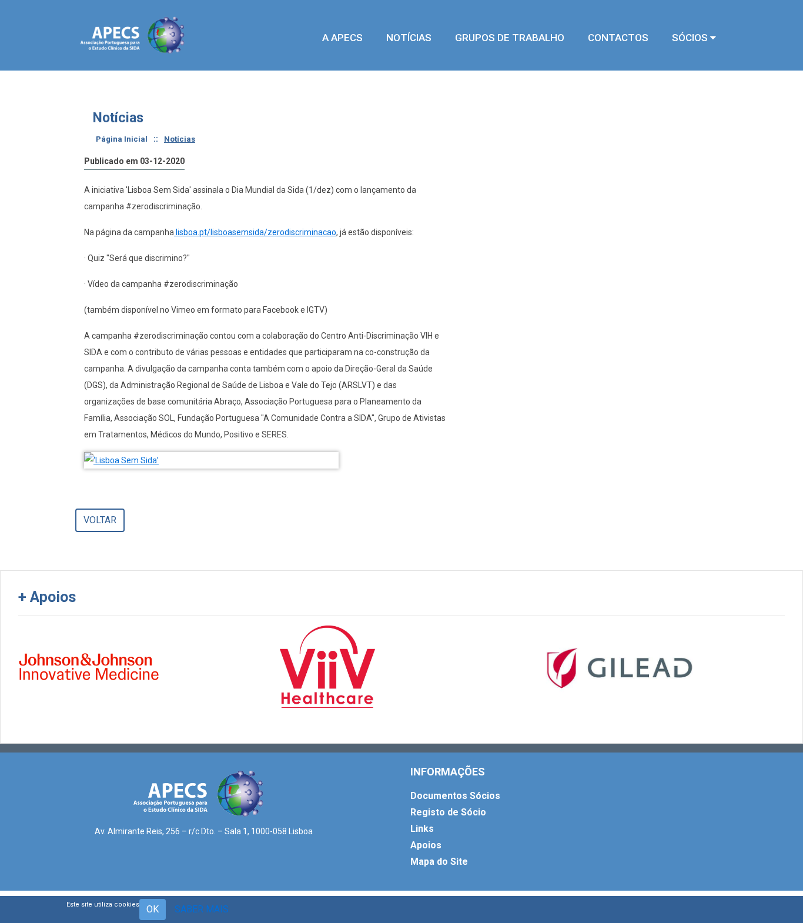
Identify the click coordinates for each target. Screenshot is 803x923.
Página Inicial (122, 139)
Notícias (179, 139)
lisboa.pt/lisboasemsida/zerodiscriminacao (255, 232)
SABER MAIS (202, 909)
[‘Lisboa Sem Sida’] (211, 460)
